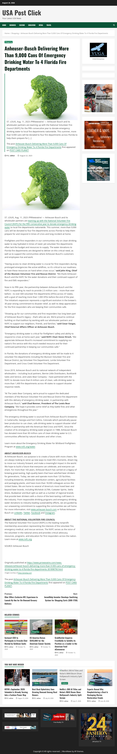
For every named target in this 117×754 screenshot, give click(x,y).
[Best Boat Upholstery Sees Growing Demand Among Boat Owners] (44, 677)
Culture (22, 25)
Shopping (8, 42)
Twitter (26, 512)
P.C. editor (11, 156)
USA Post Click (21, 12)
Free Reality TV (58, 722)
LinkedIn (18, 512)
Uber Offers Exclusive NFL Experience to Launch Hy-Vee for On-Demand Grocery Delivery (21, 598)
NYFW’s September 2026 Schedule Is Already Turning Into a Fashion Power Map (16, 692)
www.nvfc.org (25, 539)
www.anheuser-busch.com (44, 509)
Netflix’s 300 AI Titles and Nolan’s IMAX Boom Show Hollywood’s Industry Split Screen (71, 693)
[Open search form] (114, 25)
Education (31, 25)
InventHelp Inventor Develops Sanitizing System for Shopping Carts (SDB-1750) (60, 597)
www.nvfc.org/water (25, 446)
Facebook (35, 512)
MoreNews (66, 751)
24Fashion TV (96, 741)
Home (4, 25)
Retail (41, 25)
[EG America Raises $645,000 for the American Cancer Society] (41, 627)
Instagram (50, 512)
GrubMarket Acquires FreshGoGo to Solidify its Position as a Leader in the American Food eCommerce (66, 643)
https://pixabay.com (25, 573)
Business (12, 25)
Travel (49, 25)
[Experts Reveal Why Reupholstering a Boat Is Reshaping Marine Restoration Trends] (99, 677)
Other (37, 683)
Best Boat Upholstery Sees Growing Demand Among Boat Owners (44, 692)
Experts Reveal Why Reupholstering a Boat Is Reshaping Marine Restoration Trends (97, 693)
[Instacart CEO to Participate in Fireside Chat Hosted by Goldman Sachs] (16, 627)
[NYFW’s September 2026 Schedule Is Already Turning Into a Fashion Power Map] (17, 677)
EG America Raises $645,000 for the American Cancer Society (40, 640)
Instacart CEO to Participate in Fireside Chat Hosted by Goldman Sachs (16, 640)
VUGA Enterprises (98, 59)
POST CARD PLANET (19, 150)
